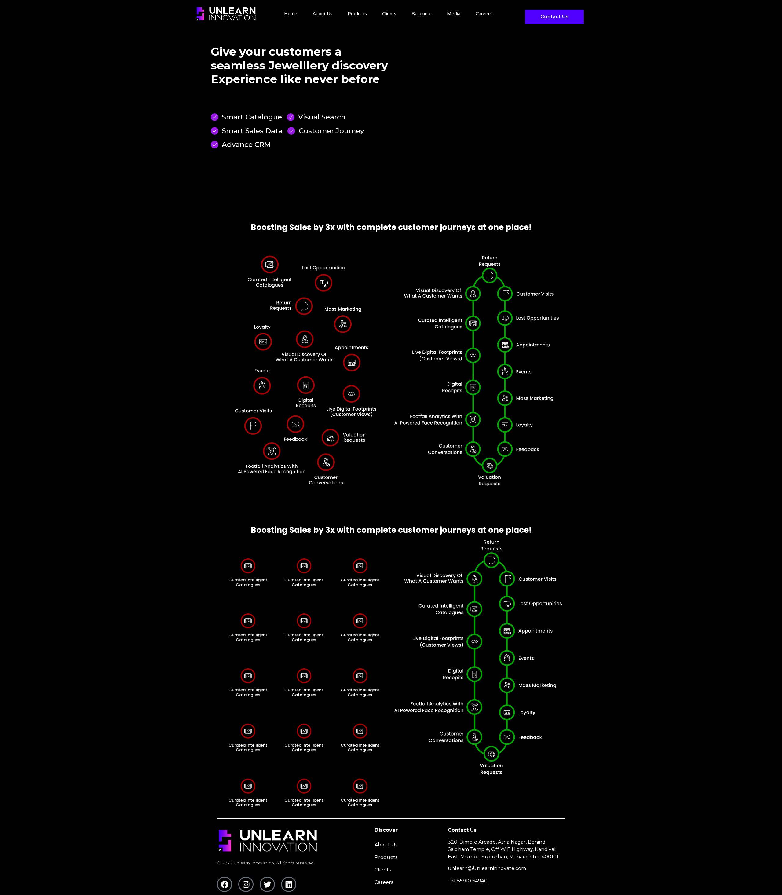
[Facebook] (224, 884)
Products (357, 13)
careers (484, 13)
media (453, 13)
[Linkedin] (288, 884)
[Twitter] (267, 884)
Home (290, 13)
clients (389, 13)
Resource (421, 13)
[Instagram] (246, 884)
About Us (322, 13)
